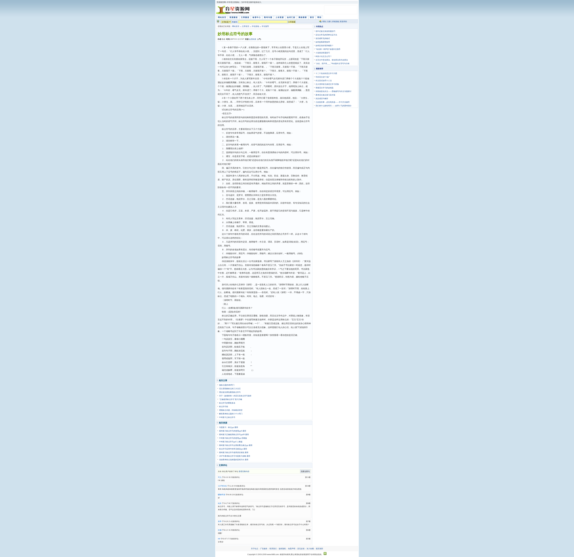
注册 (329, 21)
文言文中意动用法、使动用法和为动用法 (332, 60)
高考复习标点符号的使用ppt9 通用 (232, 431)
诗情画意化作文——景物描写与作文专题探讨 (333, 91)
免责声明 (291, 549)
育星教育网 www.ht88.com (233, 9)
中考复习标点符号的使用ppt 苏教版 (233, 438)
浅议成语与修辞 (322, 98)
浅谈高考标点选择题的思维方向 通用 (233, 460)
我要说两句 (305, 471)
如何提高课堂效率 (323, 42)
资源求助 (343, 21)
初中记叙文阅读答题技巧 (325, 31)
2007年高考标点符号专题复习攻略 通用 (234, 456)
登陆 (324, 21)
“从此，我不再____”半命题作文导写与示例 (332, 64)
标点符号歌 (223, 407)
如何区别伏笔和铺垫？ (324, 46)
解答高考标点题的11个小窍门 (230, 414)
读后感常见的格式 (323, 38)
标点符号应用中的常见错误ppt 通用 (233, 449)
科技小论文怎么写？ (324, 56)
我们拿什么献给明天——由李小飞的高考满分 (333, 106)
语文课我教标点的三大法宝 (230, 389)
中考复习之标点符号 (227, 417)
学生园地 (255, 26)
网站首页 (235, 26)
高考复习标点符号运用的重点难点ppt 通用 (235, 445)
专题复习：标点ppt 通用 (228, 427)
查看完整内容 (244, 471)
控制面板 (335, 21)
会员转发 (252, 39)
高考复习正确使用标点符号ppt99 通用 (234, 434)
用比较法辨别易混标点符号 (230, 392)
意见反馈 (300, 549)
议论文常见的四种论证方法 (326, 35)
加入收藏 (310, 549)
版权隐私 (282, 549)
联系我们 (273, 549)
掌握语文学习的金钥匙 (324, 88)
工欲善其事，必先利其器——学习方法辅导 (333, 102)
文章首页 (245, 26)
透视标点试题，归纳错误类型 (230, 410)
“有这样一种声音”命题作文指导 (328, 49)
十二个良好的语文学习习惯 (326, 73)
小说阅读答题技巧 (323, 53)
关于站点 (254, 549)
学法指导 (265, 26)
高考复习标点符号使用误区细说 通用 (233, 452)
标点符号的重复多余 (227, 403)
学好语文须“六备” (323, 77)
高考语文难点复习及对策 (325, 95)
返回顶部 (319, 549)
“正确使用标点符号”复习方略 (230, 399)
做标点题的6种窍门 (226, 385)
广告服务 (263, 549)
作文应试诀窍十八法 (324, 81)
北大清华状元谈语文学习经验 (327, 84)
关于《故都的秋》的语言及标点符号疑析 (235, 396)
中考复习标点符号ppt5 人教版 (230, 442)
